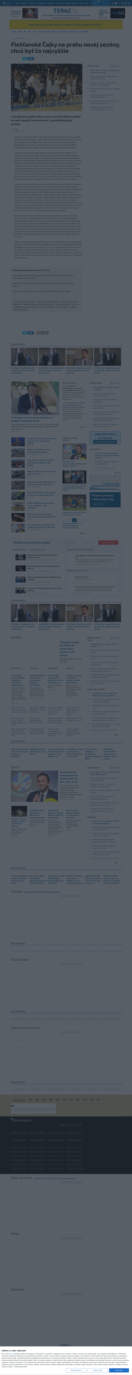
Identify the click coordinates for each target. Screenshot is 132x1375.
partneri (10, 1353)
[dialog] (66, 1361)
